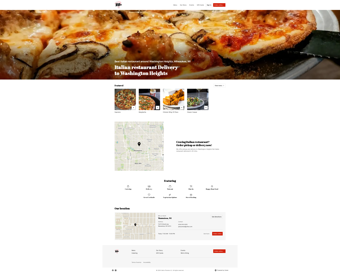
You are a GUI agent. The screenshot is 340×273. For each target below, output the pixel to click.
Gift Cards (200, 5)
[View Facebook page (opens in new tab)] (113, 270)
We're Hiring (185, 253)
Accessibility (147, 262)
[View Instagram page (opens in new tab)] (116, 270)
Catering (134, 253)
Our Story (183, 5)
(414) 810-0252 (182, 224)
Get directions (217, 217)
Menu (175, 5)
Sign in (209, 5)
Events (191, 5)
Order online (217, 234)
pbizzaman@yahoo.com (185, 226)
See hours (206, 233)
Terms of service (136, 262)
